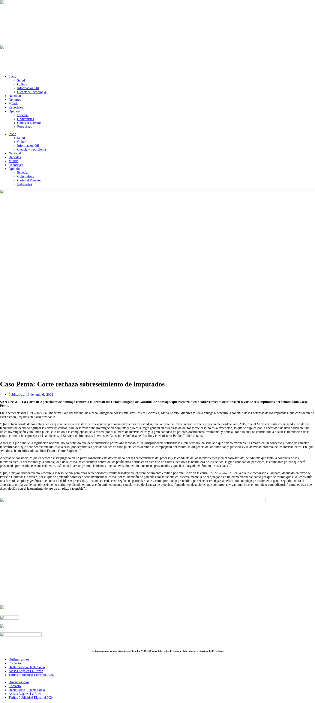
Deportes (15, 99)
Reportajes (16, 107)
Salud (21, 80)
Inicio (12, 76)
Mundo (13, 103)
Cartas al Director (29, 123)
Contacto (15, 663)
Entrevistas (24, 126)
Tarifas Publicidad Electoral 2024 (31, 675)
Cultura (22, 84)
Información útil (28, 88)
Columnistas (25, 119)
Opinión (14, 111)
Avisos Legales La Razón (26, 671)
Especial (22, 115)
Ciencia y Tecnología (31, 92)
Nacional (15, 96)
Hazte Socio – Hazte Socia (27, 667)
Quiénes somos (19, 659)
